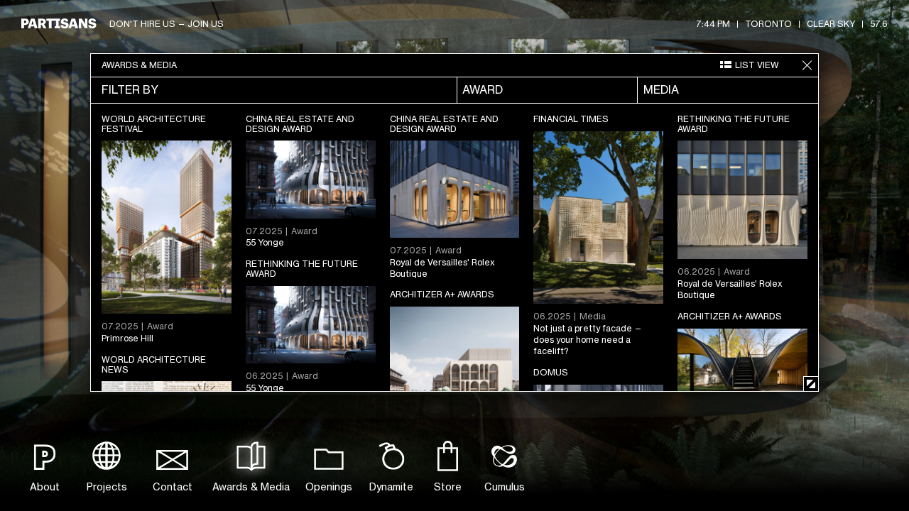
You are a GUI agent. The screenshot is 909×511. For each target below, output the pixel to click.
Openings (328, 486)
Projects (107, 486)
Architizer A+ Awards (442, 294)
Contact (172, 486)
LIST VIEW (757, 65)
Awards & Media (251, 486)
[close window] (806, 65)
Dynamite (391, 486)
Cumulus (504, 486)
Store (448, 486)
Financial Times (571, 119)
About (45, 486)
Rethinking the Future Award (733, 124)
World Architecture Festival (154, 124)
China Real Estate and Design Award (300, 124)
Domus (550, 372)
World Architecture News (154, 364)
